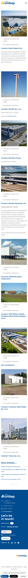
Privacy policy (12, 535)
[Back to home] (8, 3)
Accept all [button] (4, 576)
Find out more (5, 523)
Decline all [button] (13, 576)
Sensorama (14, 569)
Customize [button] (23, 576)
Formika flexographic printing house (10, 466)
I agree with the (9, 535)
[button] (26, 3)
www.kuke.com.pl (11, 116)
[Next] (16, 484)
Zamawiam (6, 538)
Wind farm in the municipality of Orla (11, 479)
